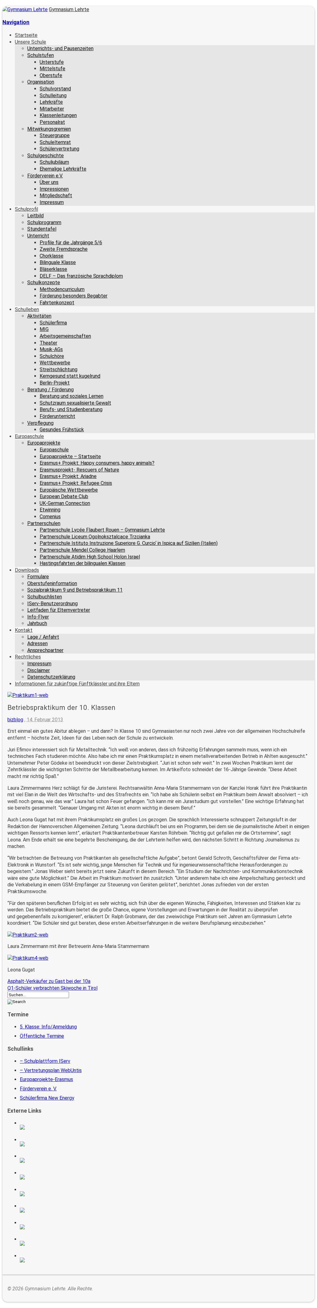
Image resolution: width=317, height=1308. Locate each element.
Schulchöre (52, 356)
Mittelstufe (52, 69)
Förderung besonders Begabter (73, 296)
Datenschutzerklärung (51, 677)
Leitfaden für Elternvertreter (58, 610)
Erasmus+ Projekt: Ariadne (68, 476)
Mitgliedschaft (56, 195)
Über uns (49, 182)
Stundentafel (41, 229)
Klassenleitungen (58, 115)
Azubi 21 (51, 1226)
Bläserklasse (53, 269)
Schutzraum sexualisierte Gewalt (75, 403)
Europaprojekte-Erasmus (46, 1079)
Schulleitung (53, 95)
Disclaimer (38, 670)
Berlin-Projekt (55, 383)
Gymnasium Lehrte (69, 9)
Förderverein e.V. (45, 176)
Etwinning (50, 510)
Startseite (26, 35)
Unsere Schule (30, 42)
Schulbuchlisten (44, 597)
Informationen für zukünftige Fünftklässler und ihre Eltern (77, 684)
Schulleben (27, 309)
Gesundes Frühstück (62, 429)
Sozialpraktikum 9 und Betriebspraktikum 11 (75, 590)
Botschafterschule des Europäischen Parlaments (51, 1177)
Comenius (50, 516)
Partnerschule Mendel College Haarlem (82, 550)
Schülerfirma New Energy (47, 1098)
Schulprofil (26, 209)
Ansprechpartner (45, 650)
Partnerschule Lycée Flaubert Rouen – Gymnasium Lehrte (102, 530)
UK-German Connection (65, 503)
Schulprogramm (44, 222)
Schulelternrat (55, 142)
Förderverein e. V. (38, 1089)
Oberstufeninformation (52, 583)
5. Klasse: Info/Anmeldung (48, 1027)
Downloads (27, 570)
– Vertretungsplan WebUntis (51, 1070)
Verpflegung (40, 423)
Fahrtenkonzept (57, 303)
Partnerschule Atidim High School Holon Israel (90, 557)
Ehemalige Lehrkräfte (63, 169)
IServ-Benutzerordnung (52, 603)
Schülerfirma (53, 323)
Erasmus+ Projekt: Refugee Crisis (76, 483)
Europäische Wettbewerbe (69, 490)
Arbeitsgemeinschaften (65, 336)
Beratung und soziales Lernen (71, 396)
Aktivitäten (39, 316)
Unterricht (38, 236)
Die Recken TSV (51, 1210)
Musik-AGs (51, 349)
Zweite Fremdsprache (64, 249)
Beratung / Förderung (50, 390)
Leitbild (35, 216)
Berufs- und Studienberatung (71, 409)
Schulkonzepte (43, 282)
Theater (48, 343)
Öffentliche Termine (42, 1036)
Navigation (15, 22)
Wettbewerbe (55, 363)
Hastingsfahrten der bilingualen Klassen (82, 563)
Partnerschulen (43, 523)
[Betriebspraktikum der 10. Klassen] (27, 695)
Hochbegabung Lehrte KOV (51, 1193)
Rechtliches (28, 657)
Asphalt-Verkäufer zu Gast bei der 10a (48, 981)
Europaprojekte (43, 443)
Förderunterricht (57, 416)
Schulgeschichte (45, 156)
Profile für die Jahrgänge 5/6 (71, 243)
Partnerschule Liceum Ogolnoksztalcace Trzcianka (95, 537)
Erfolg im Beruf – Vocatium (51, 1243)
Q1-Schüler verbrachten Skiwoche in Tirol (52, 988)
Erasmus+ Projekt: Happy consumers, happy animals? (97, 463)
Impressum (52, 202)
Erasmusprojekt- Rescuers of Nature (79, 470)
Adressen (37, 643)
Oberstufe (51, 75)
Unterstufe (52, 62)
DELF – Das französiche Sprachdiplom (81, 276)
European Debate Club (64, 496)
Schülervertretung (59, 149)
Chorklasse (51, 256)
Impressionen (54, 189)
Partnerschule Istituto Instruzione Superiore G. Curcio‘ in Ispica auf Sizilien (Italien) (129, 543)
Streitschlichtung (58, 369)
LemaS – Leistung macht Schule (51, 1260)
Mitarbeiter (52, 109)
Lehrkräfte (51, 102)
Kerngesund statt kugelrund (70, 376)
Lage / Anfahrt (43, 637)
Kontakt (24, 630)
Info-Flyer (38, 617)
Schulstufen (40, 55)
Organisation (40, 82)
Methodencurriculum (62, 289)
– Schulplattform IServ (45, 1061)
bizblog (15, 720)
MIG (44, 329)
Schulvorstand (55, 89)
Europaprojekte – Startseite (70, 456)
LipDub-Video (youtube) (51, 1160)
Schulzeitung (51, 1127)
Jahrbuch (37, 623)
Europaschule (29, 436)
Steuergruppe (55, 135)
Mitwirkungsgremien (49, 129)
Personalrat (52, 122)
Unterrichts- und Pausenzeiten (60, 48)
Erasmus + (51, 1143)
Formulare (38, 577)
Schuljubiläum (54, 162)
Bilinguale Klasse (58, 262)
